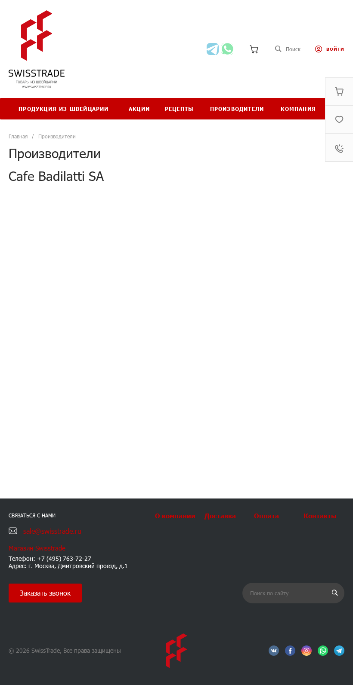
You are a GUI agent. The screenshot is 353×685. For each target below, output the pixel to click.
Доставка (220, 515)
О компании (175, 515)
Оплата (266, 515)
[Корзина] (254, 49)
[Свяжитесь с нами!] (213, 49)
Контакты (320, 515)
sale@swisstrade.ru (52, 530)
